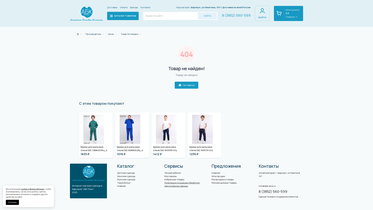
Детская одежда (126, 172)
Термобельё (123, 182)
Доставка (112, 7)
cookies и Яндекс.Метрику (32, 189)
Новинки (121, 186)
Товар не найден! (130, 34)
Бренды (134, 7)
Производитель (93, 34)
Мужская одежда (126, 179)
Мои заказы (170, 176)
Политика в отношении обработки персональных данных (182, 184)
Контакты (145, 7)
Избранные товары (174, 179)
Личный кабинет (172, 172)
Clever (111, 34)
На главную (186, 85)
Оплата (123, 7)
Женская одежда (126, 176)
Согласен (12, 202)
